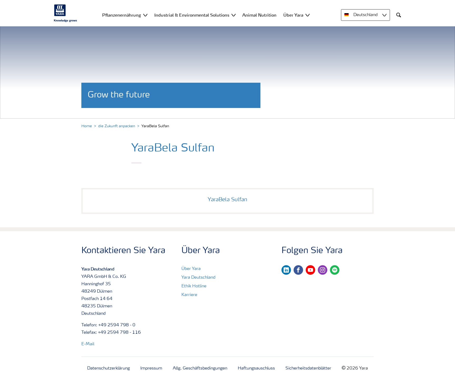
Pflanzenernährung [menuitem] (121, 15)
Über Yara (191, 269)
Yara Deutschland (198, 277)
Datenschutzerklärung (108, 368)
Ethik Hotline (193, 286)
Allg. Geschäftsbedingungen (200, 368)
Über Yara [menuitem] (293, 15)
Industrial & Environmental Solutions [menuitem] (191, 15)
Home (86, 126)
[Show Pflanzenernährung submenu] (145, 14)
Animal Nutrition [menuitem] (259, 15)
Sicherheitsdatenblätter (308, 368)
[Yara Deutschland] (65, 13)
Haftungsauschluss (256, 368)
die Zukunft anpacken (116, 126)
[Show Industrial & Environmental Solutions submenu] (233, 14)
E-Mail (87, 344)
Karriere (189, 295)
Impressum (151, 368)
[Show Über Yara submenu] (307, 14)
